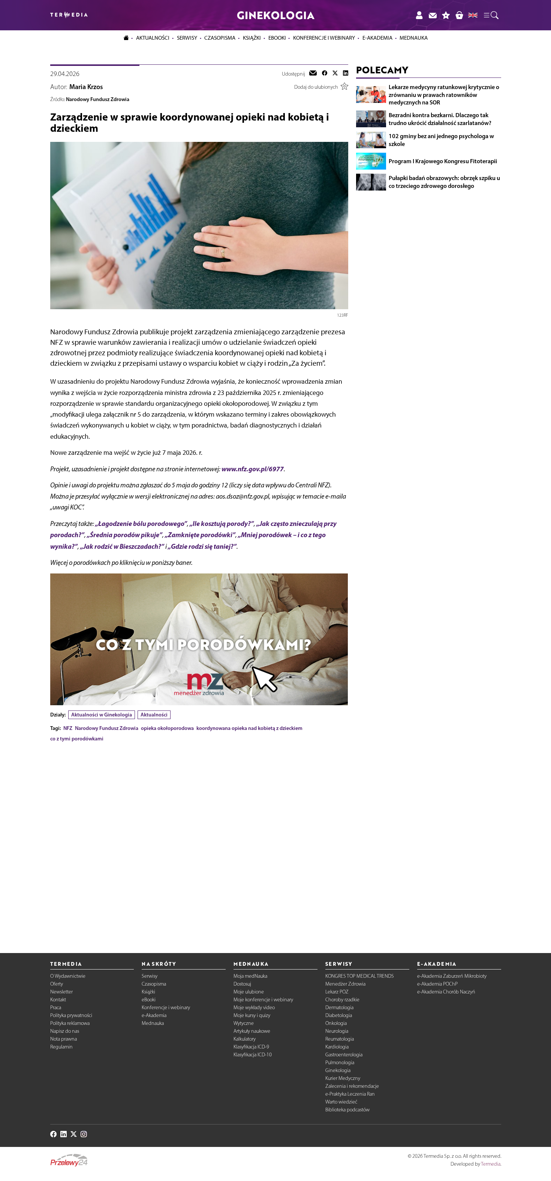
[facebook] (324, 73)
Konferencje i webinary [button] (324, 37)
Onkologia (336, 1023)
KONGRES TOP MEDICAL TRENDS (359, 976)
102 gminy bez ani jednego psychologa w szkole (441, 139)
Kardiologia (337, 1047)
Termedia (490, 1164)
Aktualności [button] (152, 37)
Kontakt (58, 999)
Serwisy (149, 976)
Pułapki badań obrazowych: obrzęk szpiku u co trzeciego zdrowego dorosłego (444, 181)
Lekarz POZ (337, 992)
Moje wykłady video (254, 1007)
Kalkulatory (245, 1039)
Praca (55, 1007)
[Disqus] (199, 841)
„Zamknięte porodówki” (200, 534)
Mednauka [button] (414, 37)
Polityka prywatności (71, 1015)
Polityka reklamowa (70, 1023)
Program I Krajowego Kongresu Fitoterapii (443, 161)
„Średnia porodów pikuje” (124, 534)
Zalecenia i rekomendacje (352, 1086)
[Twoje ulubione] (446, 15)
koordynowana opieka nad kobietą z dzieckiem (249, 728)
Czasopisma (154, 984)
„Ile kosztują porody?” (222, 523)
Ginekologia (337, 1070)
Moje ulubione (249, 992)
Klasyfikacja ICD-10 (253, 1054)
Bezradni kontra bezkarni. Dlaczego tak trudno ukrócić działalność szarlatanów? (440, 119)
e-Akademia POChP (437, 984)
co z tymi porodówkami (76, 738)
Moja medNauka (250, 976)
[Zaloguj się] (419, 15)
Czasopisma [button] (219, 37)
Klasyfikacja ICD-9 (251, 1047)
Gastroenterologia (343, 1054)
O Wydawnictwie (67, 976)
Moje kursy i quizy (252, 1015)
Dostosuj (242, 984)
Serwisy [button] (187, 37)
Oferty (56, 984)
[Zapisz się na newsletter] (432, 15)
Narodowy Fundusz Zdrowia (97, 99)
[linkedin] (345, 73)
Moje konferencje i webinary (263, 999)
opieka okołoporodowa (167, 728)
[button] (490, 15)
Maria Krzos (86, 87)
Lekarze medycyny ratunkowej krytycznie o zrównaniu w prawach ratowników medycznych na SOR (444, 94)
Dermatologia (339, 1007)
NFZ (67, 728)
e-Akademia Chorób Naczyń (446, 992)
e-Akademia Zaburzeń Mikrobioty (452, 976)
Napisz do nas (64, 1031)
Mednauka (153, 1023)
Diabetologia (338, 1015)
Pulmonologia (339, 1062)
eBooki (277, 37)
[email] (313, 73)
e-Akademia (154, 1015)
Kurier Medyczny (342, 1078)
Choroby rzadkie (342, 999)
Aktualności (154, 714)
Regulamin (61, 1047)
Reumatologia (339, 1039)
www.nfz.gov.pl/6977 (253, 469)
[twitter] (335, 73)
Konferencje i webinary (166, 1007)
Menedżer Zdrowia (345, 984)
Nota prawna (63, 1039)
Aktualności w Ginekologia (101, 714)
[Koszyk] (459, 15)
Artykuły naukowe (252, 1031)
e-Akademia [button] (377, 37)
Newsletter (61, 992)
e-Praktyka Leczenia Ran (350, 1094)
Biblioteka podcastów (347, 1110)
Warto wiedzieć (341, 1102)
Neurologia (336, 1031)
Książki (252, 37)
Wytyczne (244, 1023)
